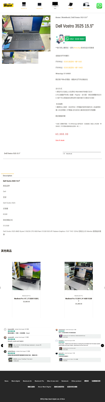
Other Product (86, 8)
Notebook (70, 8)
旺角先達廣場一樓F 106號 (73, 68)
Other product (76, 381)
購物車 (86, 381)
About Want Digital (44, 387)
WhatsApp (77, 48)
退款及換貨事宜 (59, 387)
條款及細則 (31, 387)
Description (7, 176)
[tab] (7, 176)
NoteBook (66, 17)
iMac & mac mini (52, 381)
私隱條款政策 (96, 381)
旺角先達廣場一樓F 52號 (73, 62)
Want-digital (15, 381)
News (6, 381)
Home (58, 17)
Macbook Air (24, 8)
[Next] (102, 345)
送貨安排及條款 (72, 387)
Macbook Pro (39, 8)
